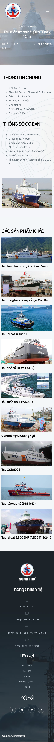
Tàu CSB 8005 (11, 470)
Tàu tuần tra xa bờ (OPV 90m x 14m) (25, 266)
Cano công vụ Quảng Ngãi (19, 436)
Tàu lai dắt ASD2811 (14, 334)
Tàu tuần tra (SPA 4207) (17, 402)
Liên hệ (27, 687)
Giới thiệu (27, 666)
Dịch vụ (27, 676)
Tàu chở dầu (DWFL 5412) (18, 368)
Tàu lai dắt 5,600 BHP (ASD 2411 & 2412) (27, 537)
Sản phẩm (27, 26)
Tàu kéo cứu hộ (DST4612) (19, 503)
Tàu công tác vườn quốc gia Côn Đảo (25, 300)
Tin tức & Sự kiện (27, 682)
